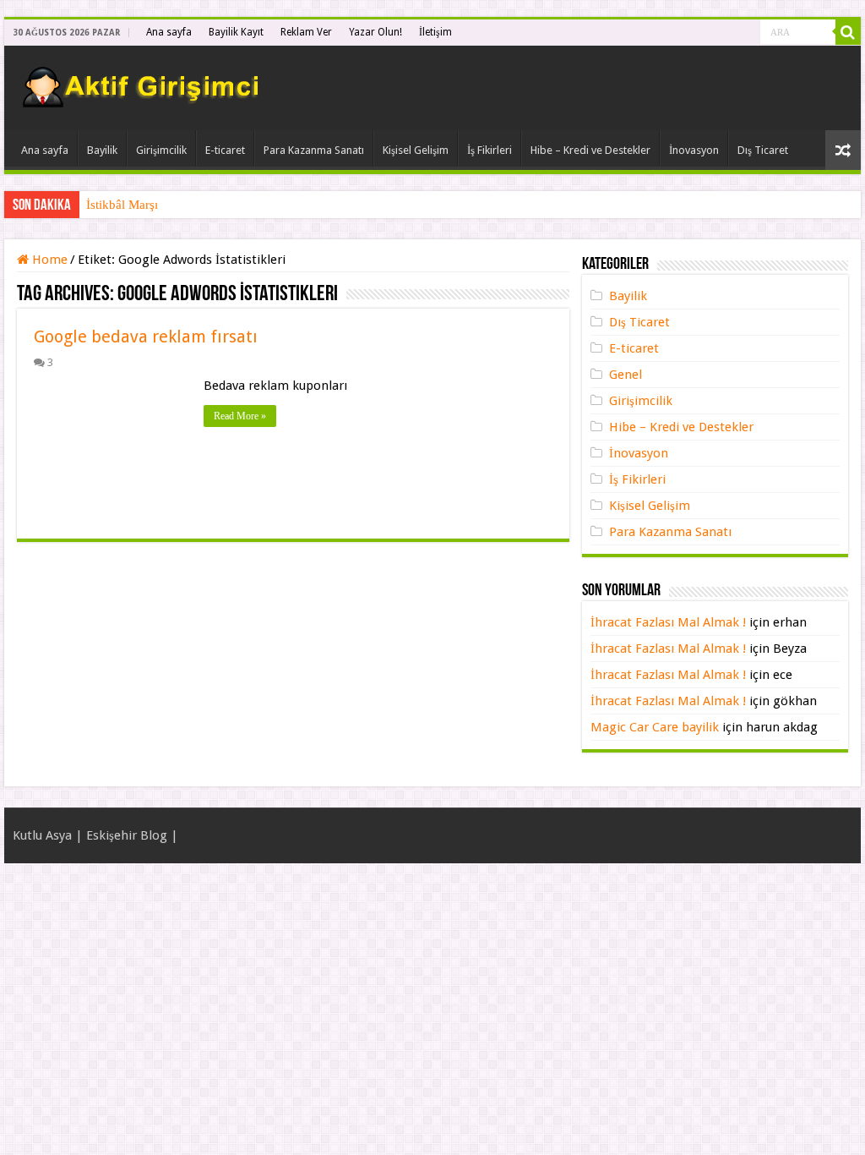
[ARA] (848, 32)
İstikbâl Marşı (122, 204)
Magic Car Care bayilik (654, 727)
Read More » (240, 416)
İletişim (435, 32)
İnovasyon (694, 150)
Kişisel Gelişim (416, 150)
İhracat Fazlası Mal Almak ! (668, 622)
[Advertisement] (650, 88)
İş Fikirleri (489, 150)
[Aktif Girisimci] (143, 83)
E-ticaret (225, 150)
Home (48, 259)
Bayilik (102, 150)
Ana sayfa (169, 32)
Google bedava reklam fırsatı (146, 336)
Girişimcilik (161, 150)
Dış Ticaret (762, 150)
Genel (625, 374)
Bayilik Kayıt (236, 32)
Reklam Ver (306, 32)
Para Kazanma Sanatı (314, 150)
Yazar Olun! (375, 32)
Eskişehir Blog (126, 835)
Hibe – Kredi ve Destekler (590, 150)
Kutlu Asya (42, 835)
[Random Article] (843, 150)
